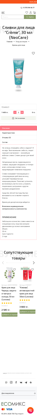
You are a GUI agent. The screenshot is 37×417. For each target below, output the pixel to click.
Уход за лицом (21, 41)
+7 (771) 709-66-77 (28, 7)
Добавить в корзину (9, 314)
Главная (9, 41)
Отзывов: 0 (5, 107)
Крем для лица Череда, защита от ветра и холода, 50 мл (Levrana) (9, 293)
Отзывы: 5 (5, 305)
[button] (3, 262)
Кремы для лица (18, 45)
